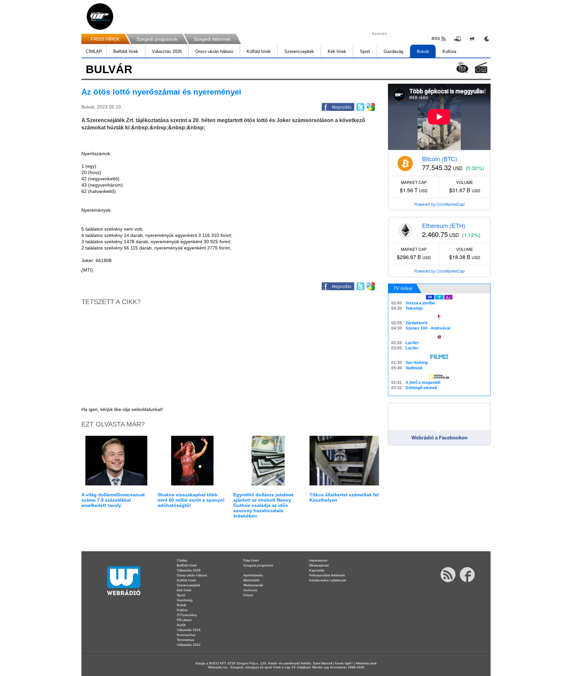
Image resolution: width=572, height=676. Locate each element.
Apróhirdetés (253, 575)
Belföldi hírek (125, 51)
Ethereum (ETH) (443, 225)
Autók (181, 625)
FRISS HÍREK (105, 39)
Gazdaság (393, 51)
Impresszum (318, 560)
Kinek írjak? (344, 663)
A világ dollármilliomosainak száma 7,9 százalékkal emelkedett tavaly (113, 500)
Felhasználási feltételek (327, 575)
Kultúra (449, 51)
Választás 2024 (189, 630)
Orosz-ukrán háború (214, 51)
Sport (365, 51)
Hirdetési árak (366, 663)
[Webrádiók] (481, 68)
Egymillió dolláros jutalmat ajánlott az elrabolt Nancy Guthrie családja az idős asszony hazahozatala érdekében (263, 505)
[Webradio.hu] (100, 16)
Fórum (248, 595)
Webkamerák (253, 585)
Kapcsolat (316, 570)
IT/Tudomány (187, 615)
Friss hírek (251, 560)
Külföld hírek (259, 51)
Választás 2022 (189, 645)
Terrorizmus (185, 640)
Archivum (250, 590)
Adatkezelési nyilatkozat (327, 580)
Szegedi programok (156, 39)
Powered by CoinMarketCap (439, 204)
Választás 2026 (167, 51)
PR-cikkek (184, 620)
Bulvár (423, 51)
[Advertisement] (545, 106)
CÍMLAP (94, 51)
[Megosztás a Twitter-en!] (360, 106)
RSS (436, 38)
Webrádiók (251, 580)
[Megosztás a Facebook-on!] (337, 106)
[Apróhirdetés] (472, 39)
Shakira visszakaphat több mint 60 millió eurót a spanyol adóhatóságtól (191, 500)
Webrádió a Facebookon (439, 437)
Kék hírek (337, 51)
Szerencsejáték (299, 51)
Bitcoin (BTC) (439, 158)
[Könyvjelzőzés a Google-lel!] (370, 106)
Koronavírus (186, 635)
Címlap (182, 560)
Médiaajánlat (319, 565)
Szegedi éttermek (212, 39)
